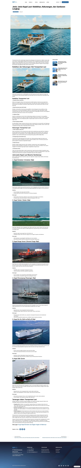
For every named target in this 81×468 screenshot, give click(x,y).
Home (26, 2)
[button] (20, 429)
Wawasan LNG (15, 11)
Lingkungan (58, 452)
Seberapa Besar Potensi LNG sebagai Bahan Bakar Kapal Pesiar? (62, 62)
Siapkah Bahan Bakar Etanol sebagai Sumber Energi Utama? (62, 69)
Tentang (30, 2)
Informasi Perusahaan (45, 449)
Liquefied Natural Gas (45, 450)
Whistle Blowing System (45, 452)
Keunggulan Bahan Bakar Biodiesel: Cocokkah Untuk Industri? (62, 75)
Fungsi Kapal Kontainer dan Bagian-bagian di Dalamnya (32, 424)
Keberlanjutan (42, 2)
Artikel (48, 2)
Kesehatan (57, 450)
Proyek (36, 2)
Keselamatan (58, 449)
